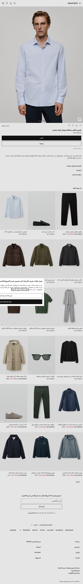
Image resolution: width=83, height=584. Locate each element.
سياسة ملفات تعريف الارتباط (20, 289)
